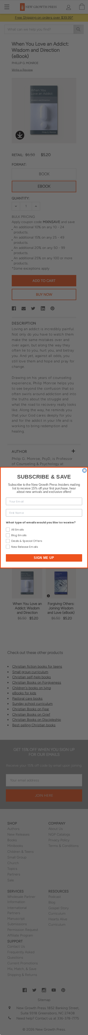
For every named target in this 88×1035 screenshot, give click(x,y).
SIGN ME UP (44, 557)
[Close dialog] (85, 470)
